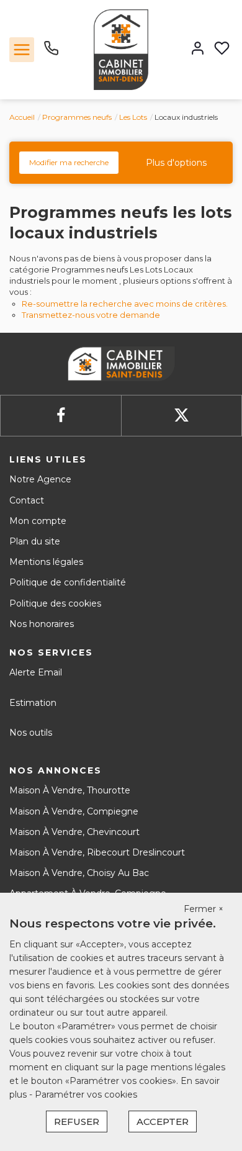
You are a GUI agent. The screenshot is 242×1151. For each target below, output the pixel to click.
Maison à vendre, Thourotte (69, 790)
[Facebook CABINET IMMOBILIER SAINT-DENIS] (60, 415)
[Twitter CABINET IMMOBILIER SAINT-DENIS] (181, 415)
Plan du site (34, 541)
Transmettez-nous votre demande (91, 315)
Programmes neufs (77, 117)
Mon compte (37, 520)
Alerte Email (35, 672)
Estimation (32, 702)
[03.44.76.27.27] (51, 52)
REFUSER (76, 1121)
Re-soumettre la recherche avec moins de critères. (125, 304)
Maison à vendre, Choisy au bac (79, 872)
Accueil (22, 117)
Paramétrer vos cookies (86, 1094)
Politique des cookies (55, 603)
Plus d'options (176, 162)
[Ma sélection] (222, 49)
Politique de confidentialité (67, 582)
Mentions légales (46, 561)
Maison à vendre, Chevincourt (74, 831)
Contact (26, 500)
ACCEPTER (163, 1121)
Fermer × (203, 908)
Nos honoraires (41, 624)
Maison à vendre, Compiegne (73, 811)
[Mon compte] (197, 49)
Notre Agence (40, 479)
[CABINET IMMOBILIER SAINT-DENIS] (121, 49)
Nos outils (30, 732)
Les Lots (133, 117)
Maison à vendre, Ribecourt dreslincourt (97, 852)
